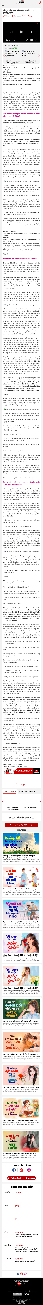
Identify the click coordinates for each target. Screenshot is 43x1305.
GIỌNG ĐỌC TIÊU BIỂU (21, 1186)
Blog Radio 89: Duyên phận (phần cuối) (30, 808)
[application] (21, 32)
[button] (11, 32)
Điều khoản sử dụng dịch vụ (21, 1301)
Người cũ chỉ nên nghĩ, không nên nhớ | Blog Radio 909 (21, 922)
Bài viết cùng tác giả (27, 791)
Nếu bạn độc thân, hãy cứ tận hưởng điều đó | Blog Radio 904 (21, 1087)
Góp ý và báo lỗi (22, 1302)
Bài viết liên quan (9, 791)
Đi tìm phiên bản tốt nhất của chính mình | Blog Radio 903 (21, 1120)
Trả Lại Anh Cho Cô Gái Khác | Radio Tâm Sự (19, 889)
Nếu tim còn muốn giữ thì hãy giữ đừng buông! (13, 62)
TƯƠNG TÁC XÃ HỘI (21, 1165)
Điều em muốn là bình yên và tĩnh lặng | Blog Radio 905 (21, 1054)
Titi (16, 1219)
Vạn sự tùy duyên (12, 807)
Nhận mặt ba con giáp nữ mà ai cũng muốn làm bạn (30, 62)
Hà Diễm (18, 1193)
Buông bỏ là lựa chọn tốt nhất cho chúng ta (19, 856)
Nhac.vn (23, 1303)
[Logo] (36, 24)
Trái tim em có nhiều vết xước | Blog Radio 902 (20, 1153)
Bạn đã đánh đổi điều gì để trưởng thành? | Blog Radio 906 (21, 1021)
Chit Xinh (19, 1246)
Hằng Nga (19, 1232)
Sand (17, 1206)
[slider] (21, 37)
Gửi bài (20, 785)
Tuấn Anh (19, 1259)
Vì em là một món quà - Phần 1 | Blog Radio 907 (20, 988)
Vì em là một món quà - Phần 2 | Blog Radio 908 (20, 955)
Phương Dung (27, 16)
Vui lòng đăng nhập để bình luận (21, 825)
